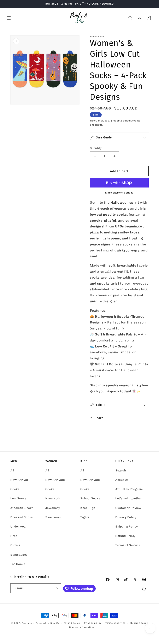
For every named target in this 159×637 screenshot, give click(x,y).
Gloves (15, 545)
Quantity (96, 148)
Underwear (18, 526)
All (12, 470)
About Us (122, 480)
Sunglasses (19, 554)
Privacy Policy (125, 517)
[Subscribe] (56, 588)
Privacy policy (92, 623)
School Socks (90, 498)
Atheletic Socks (22, 508)
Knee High (52, 498)
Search (120, 470)
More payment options (119, 192)
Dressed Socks (21, 517)
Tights (85, 517)
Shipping (116, 120)
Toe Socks (17, 564)
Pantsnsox (28, 623)
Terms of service (115, 623)
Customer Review (128, 508)
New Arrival (19, 480)
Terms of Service (128, 545)
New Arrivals (55, 480)
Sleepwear (53, 517)
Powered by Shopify (47, 623)
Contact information (81, 627)
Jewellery (52, 508)
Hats (13, 536)
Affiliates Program (129, 489)
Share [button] (99, 418)
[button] (8, 18)
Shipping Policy (126, 526)
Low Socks (18, 498)
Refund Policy (125, 536)
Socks (14, 489)
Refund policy (72, 623)
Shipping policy (139, 623)
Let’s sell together (128, 498)
